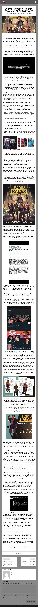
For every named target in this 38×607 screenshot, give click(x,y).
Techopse (16, 605)
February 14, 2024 (23, 118)
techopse (14, 13)
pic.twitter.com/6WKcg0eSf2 (21, 468)
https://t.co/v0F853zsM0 (12, 468)
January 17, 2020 (22, 469)
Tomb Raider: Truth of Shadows (20, 226)
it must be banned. (26, 89)
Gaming (26, 13)
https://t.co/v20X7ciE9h (15, 117)
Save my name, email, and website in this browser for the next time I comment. (18, 598)
